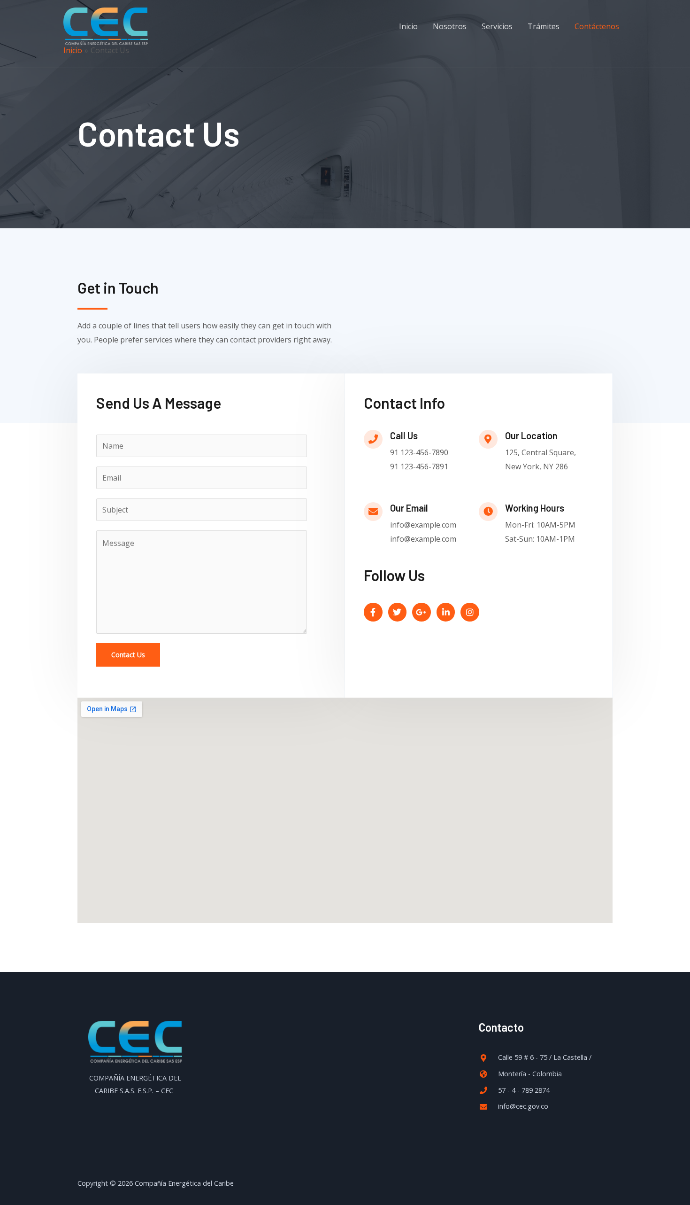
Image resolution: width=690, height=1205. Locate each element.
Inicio (408, 26)
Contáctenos (597, 26)
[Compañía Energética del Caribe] (105, 25)
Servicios (497, 26)
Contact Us (128, 654)
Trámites (544, 26)
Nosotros (450, 26)
